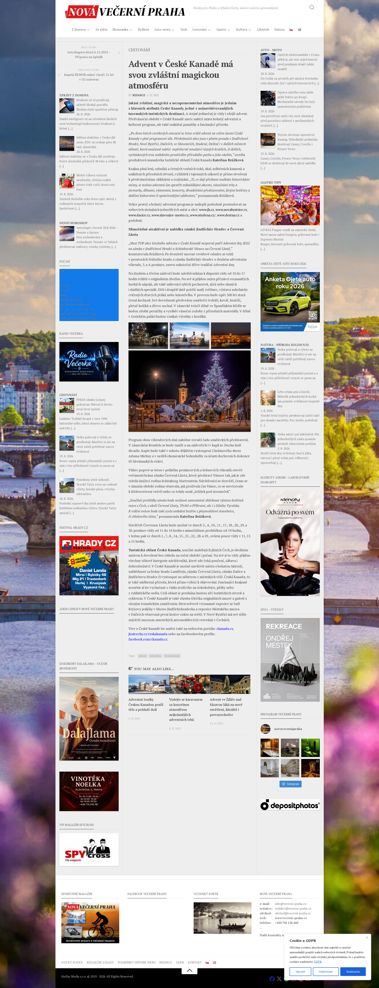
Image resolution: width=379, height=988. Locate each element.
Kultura (241, 29)
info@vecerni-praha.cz (290, 904)
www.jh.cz (206, 209)
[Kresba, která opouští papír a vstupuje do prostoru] (270, 768)
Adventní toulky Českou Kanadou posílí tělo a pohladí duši (146, 704)
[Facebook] (272, 979)
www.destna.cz (228, 215)
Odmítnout (326, 971)
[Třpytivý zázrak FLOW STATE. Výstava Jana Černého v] (310, 748)
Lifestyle (263, 29)
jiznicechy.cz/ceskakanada (148, 634)
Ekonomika (120, 29)
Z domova (79, 29)
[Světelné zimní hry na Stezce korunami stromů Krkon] (310, 768)
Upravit (300, 971)
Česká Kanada (172, 655)
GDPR (318, 962)
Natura (279, 29)
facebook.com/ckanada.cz (148, 639)
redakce (139, 95)
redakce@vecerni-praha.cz (293, 908)
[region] (327, 957)
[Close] (367, 937)
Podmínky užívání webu (136, 962)
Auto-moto (162, 29)
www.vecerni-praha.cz (291, 918)
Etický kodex (72, 962)
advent (142, 655)
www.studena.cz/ (203, 215)
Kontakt (195, 962)
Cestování (199, 29)
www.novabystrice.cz (231, 209)
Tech (183, 29)
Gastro (221, 29)
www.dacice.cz (139, 215)
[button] (290, 660)
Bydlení (143, 29)
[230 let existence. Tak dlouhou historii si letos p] (290, 768)
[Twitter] (279, 979)
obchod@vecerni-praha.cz (293, 913)
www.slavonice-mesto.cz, (170, 215)
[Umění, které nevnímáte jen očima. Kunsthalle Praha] (290, 748)
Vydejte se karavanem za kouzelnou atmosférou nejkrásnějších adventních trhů (186, 709)
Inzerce (165, 962)
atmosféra (155, 655)
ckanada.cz (225, 628)
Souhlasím (353, 971)
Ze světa (101, 29)
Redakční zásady (100, 962)
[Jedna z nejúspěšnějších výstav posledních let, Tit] (270, 748)
